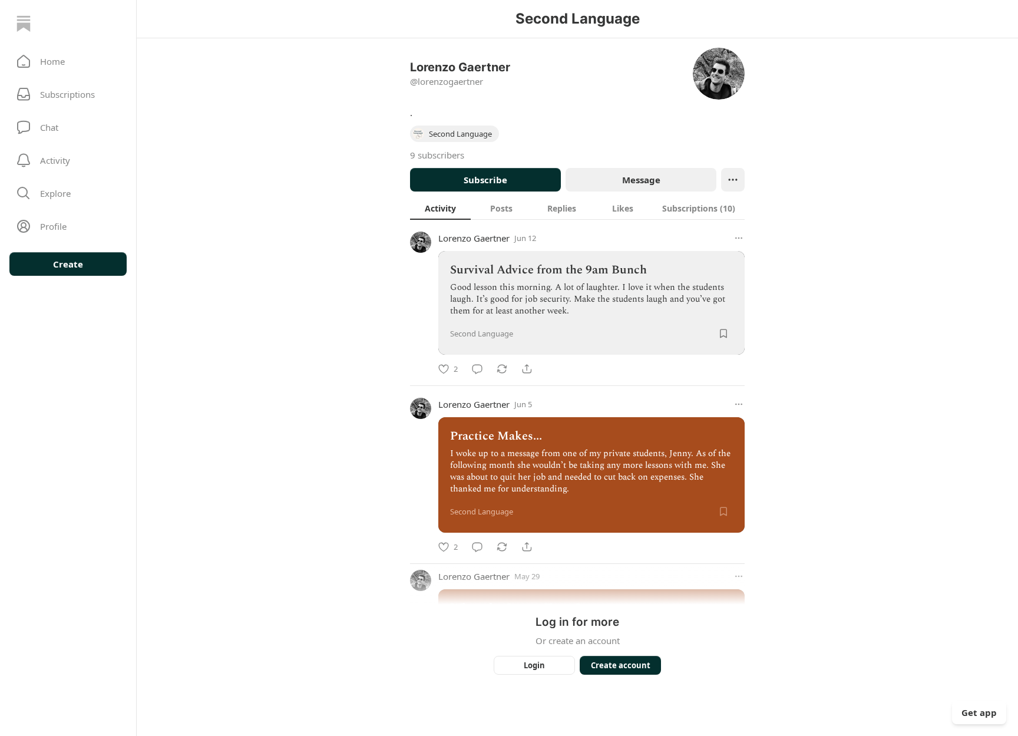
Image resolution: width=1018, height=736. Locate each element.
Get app (979, 712)
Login (534, 665)
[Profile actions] (733, 180)
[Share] (527, 368)
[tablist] (577, 208)
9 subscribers (437, 155)
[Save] (723, 333)
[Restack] (502, 368)
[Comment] (477, 368)
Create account (620, 665)
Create (68, 264)
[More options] (738, 238)
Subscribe (485, 180)
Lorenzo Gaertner (474, 238)
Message (641, 180)
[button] (68, 61)
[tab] (440, 208)
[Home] (23, 23)
